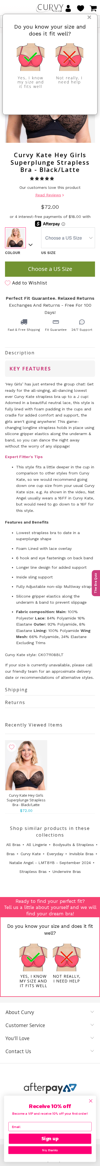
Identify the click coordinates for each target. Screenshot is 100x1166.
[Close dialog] (90, 1100)
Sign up (50, 1138)
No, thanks (50, 1150)
